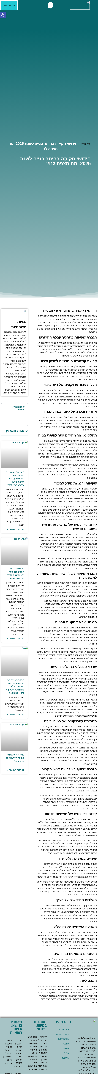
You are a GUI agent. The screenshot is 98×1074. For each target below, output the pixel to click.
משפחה (65, 1048)
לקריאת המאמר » (15, 529)
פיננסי (66, 1044)
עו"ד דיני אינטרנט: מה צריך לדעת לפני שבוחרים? (15, 758)
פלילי (66, 1053)
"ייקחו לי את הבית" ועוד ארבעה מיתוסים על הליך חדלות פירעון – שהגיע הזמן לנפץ (15, 478)
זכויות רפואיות (62, 1034)
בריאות (65, 1058)
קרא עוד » (43, 1069)
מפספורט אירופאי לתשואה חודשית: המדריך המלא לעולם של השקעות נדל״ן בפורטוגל (15, 686)
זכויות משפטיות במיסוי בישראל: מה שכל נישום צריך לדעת (7, 1050)
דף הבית (86, 144)
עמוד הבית (64, 1029)
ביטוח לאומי (63, 1039)
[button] (50, 5)
